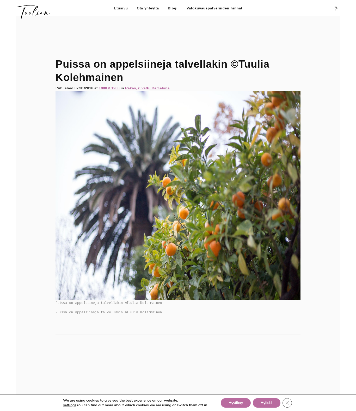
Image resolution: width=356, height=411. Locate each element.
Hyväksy (236, 402)
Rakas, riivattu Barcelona (147, 88)
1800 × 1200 (109, 88)
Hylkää (267, 402)
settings (69, 405)
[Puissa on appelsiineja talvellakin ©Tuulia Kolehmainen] (178, 195)
